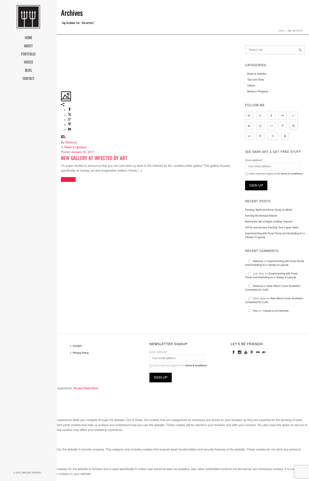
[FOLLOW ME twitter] (272, 136)
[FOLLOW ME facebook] (271, 116)
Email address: (254, 160)
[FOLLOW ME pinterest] (283, 126)
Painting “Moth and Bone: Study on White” (269, 209)
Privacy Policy (81, 352)
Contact (77, 345)
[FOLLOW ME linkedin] (249, 126)
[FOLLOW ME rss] (294, 126)
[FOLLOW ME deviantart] (260, 116)
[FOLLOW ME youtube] (285, 136)
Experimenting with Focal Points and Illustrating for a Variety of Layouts (275, 235)
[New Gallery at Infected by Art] (61, 47)
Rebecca (71, 142)
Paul (255, 310)
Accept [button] (78, 388)
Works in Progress (257, 91)
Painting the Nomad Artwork (261, 215)
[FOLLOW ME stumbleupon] (249, 136)
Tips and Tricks (255, 79)
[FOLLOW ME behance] (249, 116)
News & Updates (75, 147)
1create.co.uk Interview (275, 310)
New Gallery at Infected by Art (94, 158)
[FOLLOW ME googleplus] (294, 116)
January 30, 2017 (82, 152)
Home (282, 30)
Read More (90, 388)
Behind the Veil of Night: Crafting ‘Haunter (269, 221)
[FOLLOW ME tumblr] (260, 136)
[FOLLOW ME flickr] (283, 116)
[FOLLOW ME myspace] (271, 126)
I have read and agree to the (276, 173)
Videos (251, 85)
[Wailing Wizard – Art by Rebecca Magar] (28, 17)
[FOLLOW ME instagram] (260, 126)
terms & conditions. (292, 173)
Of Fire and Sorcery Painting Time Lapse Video (272, 227)
